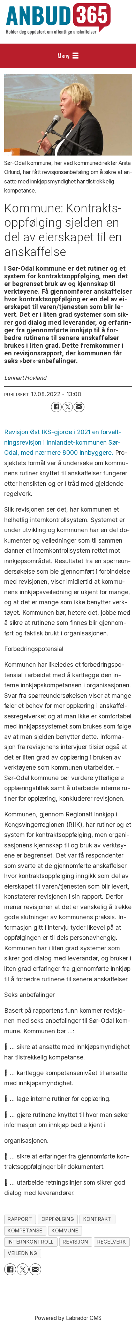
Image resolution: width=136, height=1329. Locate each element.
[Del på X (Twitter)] (67, 407)
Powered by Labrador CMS (68, 1318)
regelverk (111, 1242)
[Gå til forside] (58, 19)
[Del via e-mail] (79, 407)
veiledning (22, 1253)
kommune (65, 1230)
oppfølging (57, 1219)
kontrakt (97, 1219)
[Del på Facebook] (56, 407)
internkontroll (31, 1242)
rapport (20, 1219)
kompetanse (25, 1230)
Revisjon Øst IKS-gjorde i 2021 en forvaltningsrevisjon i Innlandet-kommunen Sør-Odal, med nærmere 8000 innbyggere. (62, 442)
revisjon (75, 1242)
